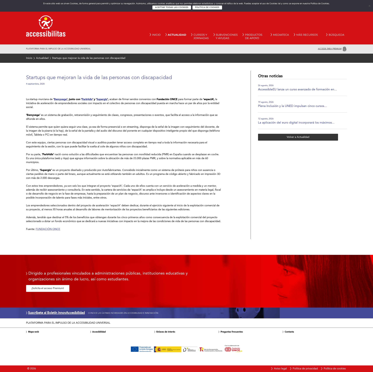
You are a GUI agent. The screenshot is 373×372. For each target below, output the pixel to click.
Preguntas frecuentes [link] (232, 332)
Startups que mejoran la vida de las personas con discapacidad (75, 58)
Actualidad (42, 58)
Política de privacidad (305, 368)
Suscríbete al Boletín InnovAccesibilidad (56, 313)
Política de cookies (207, 7)
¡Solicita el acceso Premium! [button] (47, 288)
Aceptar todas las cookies (171, 7)
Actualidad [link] (177, 34)
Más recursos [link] (307, 34)
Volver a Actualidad (298, 137)
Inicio (29, 58)
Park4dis (87, 99)
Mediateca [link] (281, 34)
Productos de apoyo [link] (253, 36)
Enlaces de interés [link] (165, 332)
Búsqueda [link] (336, 34)
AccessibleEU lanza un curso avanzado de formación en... (297, 89)
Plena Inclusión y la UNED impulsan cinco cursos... (292, 106)
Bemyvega (60, 99)
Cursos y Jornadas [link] (201, 36)
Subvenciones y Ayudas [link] (227, 36)
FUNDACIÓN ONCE (48, 229)
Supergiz (102, 99)
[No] (369, 5)
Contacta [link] (289, 332)
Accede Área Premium (330, 49)
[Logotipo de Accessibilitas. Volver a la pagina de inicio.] (45, 27)
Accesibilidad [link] (99, 332)
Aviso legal (280, 368)
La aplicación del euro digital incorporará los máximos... (296, 122)
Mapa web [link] (33, 332)
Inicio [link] (156, 34)
